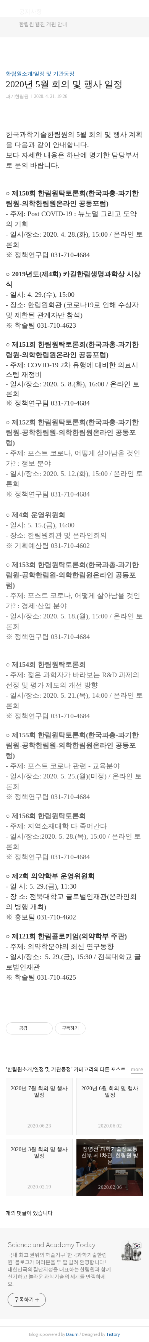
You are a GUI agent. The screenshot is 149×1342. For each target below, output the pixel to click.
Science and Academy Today (51, 1245)
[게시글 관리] (44, 1028)
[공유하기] (34, 1028)
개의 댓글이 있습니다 (29, 1213)
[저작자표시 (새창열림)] (89, 1028)
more (137, 1069)
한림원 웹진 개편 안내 (43, 24)
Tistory (113, 1334)
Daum (72, 1334)
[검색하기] (139, 8)
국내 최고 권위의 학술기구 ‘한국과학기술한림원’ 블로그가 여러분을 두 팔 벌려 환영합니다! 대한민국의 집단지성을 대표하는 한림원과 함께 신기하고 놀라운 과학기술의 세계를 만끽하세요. (59, 1270)
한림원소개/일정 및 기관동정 (40, 74)
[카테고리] (9, 8)
